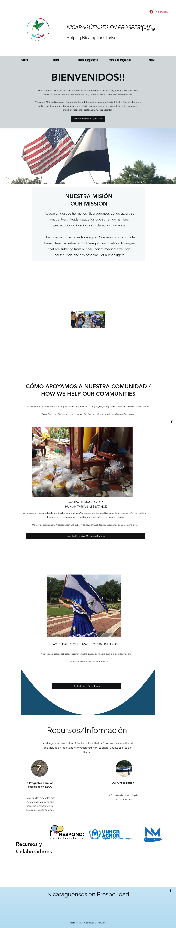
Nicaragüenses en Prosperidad (88, 894)
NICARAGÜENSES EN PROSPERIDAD (109, 27)
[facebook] (142, 29)
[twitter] (154, 29)
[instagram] (148, 29)
